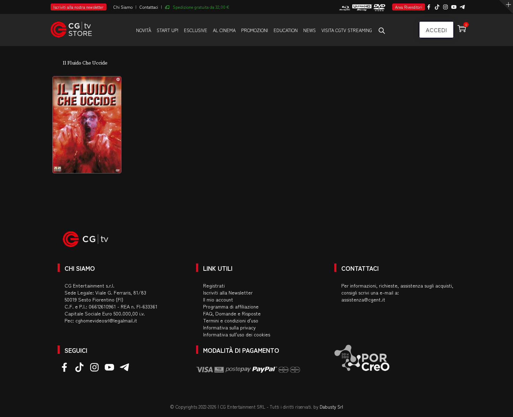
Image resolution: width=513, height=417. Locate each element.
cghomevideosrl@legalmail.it (106, 320)
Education (286, 30)
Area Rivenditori (408, 7)
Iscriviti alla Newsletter (228, 292)
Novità (143, 30)
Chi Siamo (123, 7)
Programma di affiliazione (231, 306)
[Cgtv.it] (71, 26)
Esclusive (195, 30)
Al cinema (224, 30)
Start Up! (167, 30)
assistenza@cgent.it (363, 299)
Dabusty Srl (331, 406)
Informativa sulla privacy (229, 327)
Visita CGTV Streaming (346, 30)
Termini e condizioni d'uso (230, 320)
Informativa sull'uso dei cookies (236, 334)
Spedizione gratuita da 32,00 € (201, 7)
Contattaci (149, 7)
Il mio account (218, 299)
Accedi (436, 29)
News (309, 30)
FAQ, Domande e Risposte (232, 313)
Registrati (214, 285)
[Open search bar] (381, 30)
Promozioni (254, 30)
